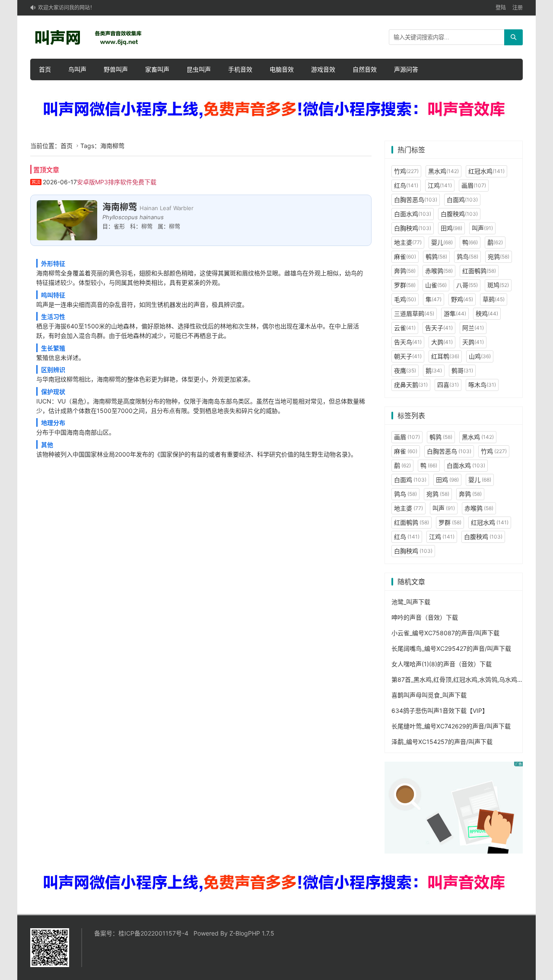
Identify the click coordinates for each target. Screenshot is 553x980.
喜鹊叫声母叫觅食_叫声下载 (429, 695)
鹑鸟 (467, 256)
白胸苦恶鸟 (415, 199)
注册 (517, 7)
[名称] (276, 109)
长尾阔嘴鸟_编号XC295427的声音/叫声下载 (451, 648)
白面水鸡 (412, 213)
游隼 (455, 313)
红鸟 (406, 185)
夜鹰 (405, 370)
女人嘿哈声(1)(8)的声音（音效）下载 (441, 664)
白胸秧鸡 (412, 228)
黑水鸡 (443, 171)
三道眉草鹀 (414, 313)
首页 (45, 69)
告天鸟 (408, 342)
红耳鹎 (445, 356)
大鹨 (442, 342)
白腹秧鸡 (459, 213)
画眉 (473, 185)
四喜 (448, 384)
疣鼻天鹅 (411, 384)
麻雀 (405, 256)
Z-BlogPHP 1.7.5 (251, 933)
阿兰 (473, 327)
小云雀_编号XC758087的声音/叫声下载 (445, 633)
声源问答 (406, 69)
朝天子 (408, 356)
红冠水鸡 (486, 171)
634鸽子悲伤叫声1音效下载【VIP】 (439, 710)
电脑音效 (282, 69)
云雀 (405, 327)
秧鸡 (487, 313)
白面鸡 (462, 199)
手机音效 (240, 69)
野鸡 (462, 299)
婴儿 (442, 242)
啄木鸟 (482, 384)
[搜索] (513, 37)
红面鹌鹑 (479, 270)
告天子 (439, 327)
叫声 (482, 228)
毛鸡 (405, 299)
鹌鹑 (436, 256)
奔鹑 (405, 270)
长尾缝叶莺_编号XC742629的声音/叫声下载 (451, 726)
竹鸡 (406, 171)
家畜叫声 (157, 69)
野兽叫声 (116, 69)
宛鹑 (498, 256)
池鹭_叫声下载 (410, 601)
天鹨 (473, 342)
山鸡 (480, 356)
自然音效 (365, 69)
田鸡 (451, 228)
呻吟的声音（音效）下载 (424, 617)
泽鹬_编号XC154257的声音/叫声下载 (442, 741)
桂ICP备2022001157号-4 (153, 933)
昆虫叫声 (199, 69)
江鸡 (440, 185)
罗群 (405, 285)
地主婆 (408, 242)
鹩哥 (462, 370)
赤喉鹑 (439, 270)
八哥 (467, 285)
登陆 (501, 7)
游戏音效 (323, 69)
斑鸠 (498, 285)
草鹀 (494, 299)
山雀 (436, 285)
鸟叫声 (77, 69)
